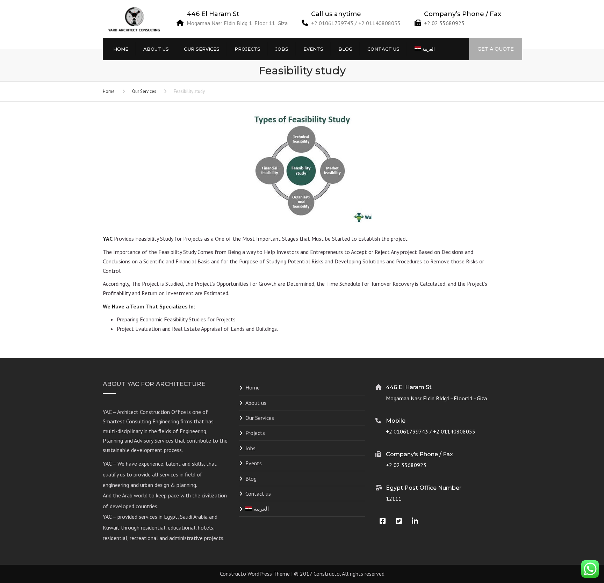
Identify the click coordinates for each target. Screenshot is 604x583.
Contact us (383, 49)
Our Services (202, 49)
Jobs (281, 49)
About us (156, 49)
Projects (247, 49)
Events (313, 49)
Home (120, 49)
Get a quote (495, 49)
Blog (345, 49)
